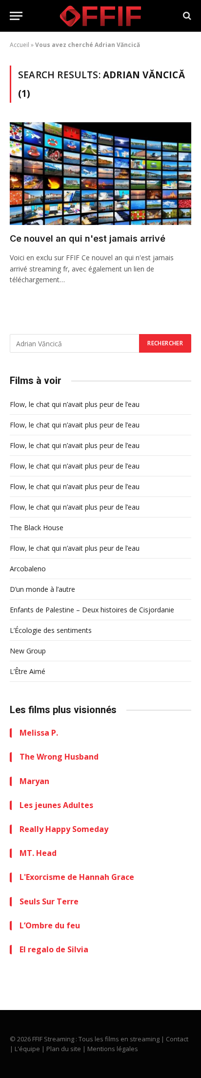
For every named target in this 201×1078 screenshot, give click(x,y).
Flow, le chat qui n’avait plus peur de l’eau (75, 404)
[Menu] (16, 16)
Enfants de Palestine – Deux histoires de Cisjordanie (92, 609)
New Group (28, 650)
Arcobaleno (28, 568)
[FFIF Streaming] (100, 16)
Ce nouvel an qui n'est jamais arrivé (87, 238)
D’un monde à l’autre (42, 589)
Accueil (19, 45)
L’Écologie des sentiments (51, 630)
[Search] (186, 16)
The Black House (36, 527)
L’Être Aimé (27, 671)
